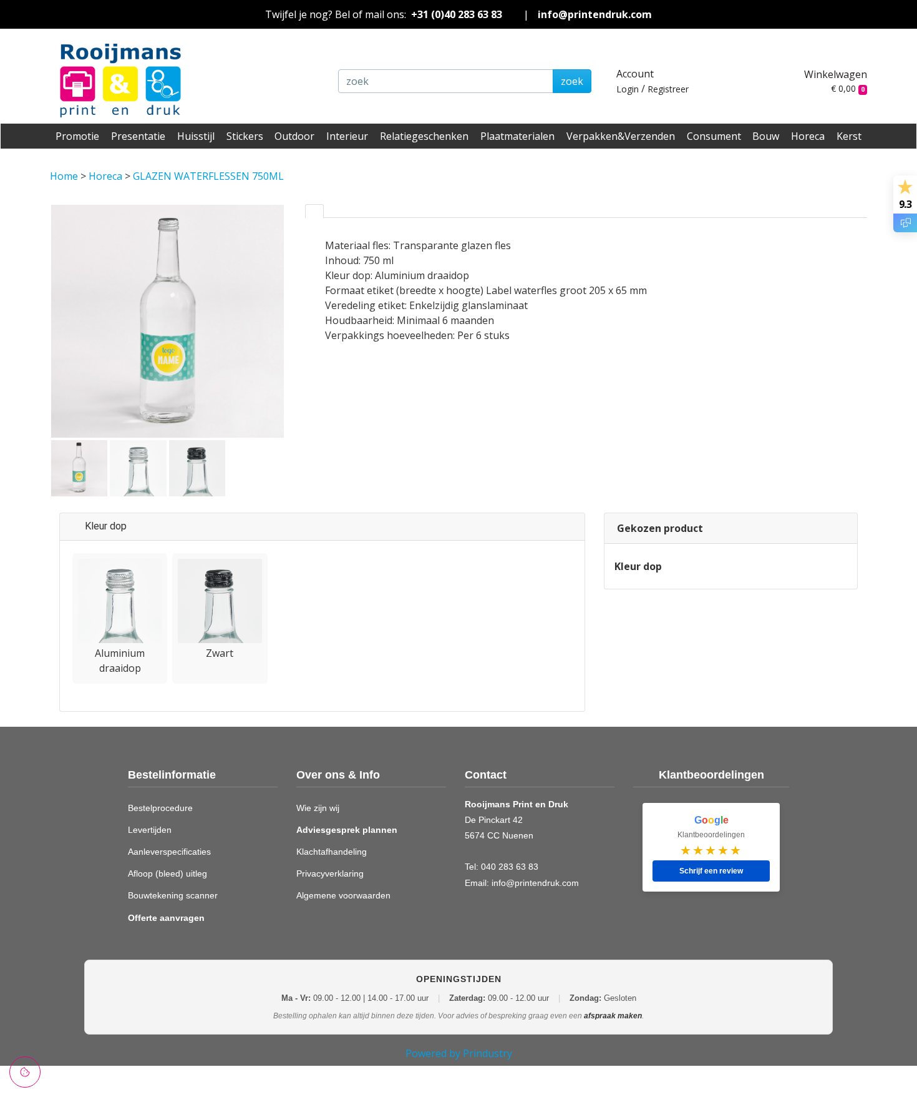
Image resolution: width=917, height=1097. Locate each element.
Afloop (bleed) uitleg (167, 873)
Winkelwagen (835, 74)
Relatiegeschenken (424, 136)
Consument (714, 136)
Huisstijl (196, 136)
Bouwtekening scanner (173, 895)
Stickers (244, 136)
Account (635, 74)
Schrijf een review (711, 871)
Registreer (668, 89)
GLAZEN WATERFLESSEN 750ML (208, 176)
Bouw (765, 136)
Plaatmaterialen (517, 136)
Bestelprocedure (160, 808)
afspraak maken (613, 1015)
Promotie (77, 136)
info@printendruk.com (595, 14)
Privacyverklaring (330, 873)
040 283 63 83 (509, 867)
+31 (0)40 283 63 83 (456, 14)
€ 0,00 (848, 88)
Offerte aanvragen (166, 918)
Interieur (347, 136)
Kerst (849, 136)
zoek (572, 81)
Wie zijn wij (317, 808)
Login (627, 89)
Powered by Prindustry (458, 1053)
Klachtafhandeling (331, 852)
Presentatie (138, 136)
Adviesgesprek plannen (346, 830)
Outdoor (294, 136)
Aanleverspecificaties (169, 852)
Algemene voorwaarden (343, 895)
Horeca (808, 136)
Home (65, 176)
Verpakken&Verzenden (620, 136)
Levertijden (150, 830)
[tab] (314, 211)
